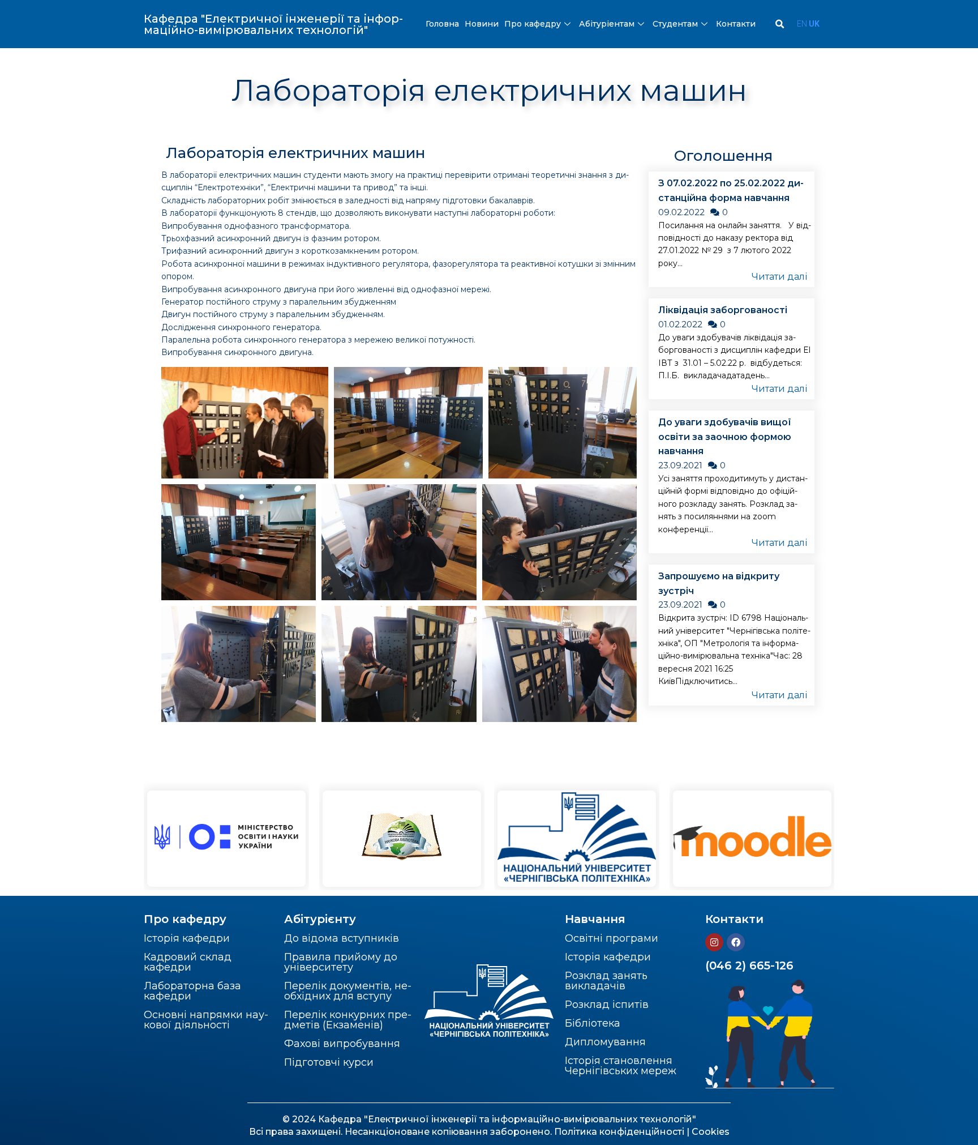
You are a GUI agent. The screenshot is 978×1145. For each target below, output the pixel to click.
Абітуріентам (606, 24)
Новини (482, 24)
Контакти (736, 24)
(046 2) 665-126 (749, 965)
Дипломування (605, 1042)
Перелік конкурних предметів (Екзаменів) (347, 1020)
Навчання (595, 919)
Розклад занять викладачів (606, 980)
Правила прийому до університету (340, 962)
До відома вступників (341, 938)
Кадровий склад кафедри (187, 962)
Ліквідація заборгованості (722, 310)
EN (802, 23)
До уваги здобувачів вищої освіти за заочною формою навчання (724, 436)
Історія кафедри (187, 938)
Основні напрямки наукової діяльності (206, 1020)
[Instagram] (714, 942)
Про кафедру (532, 24)
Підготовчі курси (329, 1062)
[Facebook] (736, 942)
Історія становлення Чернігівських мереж (620, 1065)
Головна (442, 24)
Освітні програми (611, 938)
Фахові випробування (342, 1043)
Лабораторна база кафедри (192, 991)
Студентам (675, 24)
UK (814, 23)
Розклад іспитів (607, 1004)
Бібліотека (592, 1023)
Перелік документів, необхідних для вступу (347, 991)
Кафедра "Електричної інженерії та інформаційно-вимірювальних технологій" (273, 24)
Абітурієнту (320, 919)
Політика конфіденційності (619, 1131)
